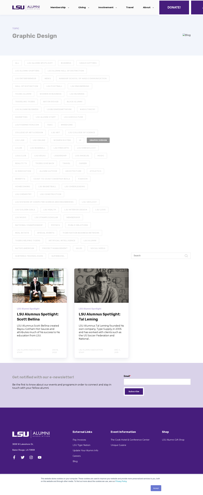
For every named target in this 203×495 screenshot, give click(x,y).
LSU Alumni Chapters (27, 71)
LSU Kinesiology (86, 148)
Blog (75, 461)
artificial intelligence (62, 240)
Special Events (45, 233)
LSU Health (49, 210)
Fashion (83, 179)
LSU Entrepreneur (25, 78)
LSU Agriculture (73, 117)
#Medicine (67, 125)
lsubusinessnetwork (59, 109)
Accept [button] (156, 488)
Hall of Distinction (26, 86)
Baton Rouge (51, 101)
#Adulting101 (87, 109)
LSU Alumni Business (26, 109)
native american (24, 248)
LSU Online (39, 140)
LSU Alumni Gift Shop (173, 440)
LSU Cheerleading (75, 186)
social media (98, 248)
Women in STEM (62, 140)
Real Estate (22, 233)
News (48, 78)
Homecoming (22, 186)
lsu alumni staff (46, 117)
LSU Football (54, 86)
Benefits (20, 179)
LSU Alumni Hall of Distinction (66, 71)
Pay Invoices (79, 440)
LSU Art (55, 132)
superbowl (58, 256)
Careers (77, 456)
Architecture (73, 171)
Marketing (21, 117)
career (83, 163)
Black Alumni (74, 101)
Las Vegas (39, 156)
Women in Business (50, 94)
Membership (73, 217)
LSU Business (77, 94)
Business (66, 63)
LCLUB (18, 148)
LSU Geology (89, 202)
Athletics (95, 171)
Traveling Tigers (25, 101)
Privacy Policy (121, 481)
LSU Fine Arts (61, 148)
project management (54, 248)
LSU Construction (50, 194)
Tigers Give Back (44, 163)
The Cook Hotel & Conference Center (130, 440)
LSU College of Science (81, 132)
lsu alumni (90, 240)
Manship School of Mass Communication (83, 78)
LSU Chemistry (23, 194)
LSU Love (100, 210)
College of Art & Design (29, 132)
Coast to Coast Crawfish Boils (51, 179)
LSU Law (20, 140)
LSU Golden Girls (25, 210)
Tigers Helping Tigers (27, 240)
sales (79, 248)
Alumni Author (48, 171)
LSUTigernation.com (27, 125)
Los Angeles (82, 156)
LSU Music (20, 217)
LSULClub (20, 156)
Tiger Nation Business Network (81, 233)
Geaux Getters (87, 63)
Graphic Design (98, 140)
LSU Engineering (80, 86)
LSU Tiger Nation (81, 445)
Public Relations (78, 225)
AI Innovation (23, 171)
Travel (66, 163)
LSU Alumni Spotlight (40, 63)
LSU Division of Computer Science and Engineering (44, 202)
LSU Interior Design (75, 210)
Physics (55, 225)
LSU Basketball (47, 186)
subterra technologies (29, 256)
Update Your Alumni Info (85, 450)
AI (80, 140)
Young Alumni (23, 94)
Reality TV (21, 163)
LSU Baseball (37, 148)
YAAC (49, 125)
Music (100, 156)
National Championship (29, 225)
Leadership (60, 156)
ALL (17, 63)
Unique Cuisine (118, 445)
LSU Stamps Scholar (46, 217)
